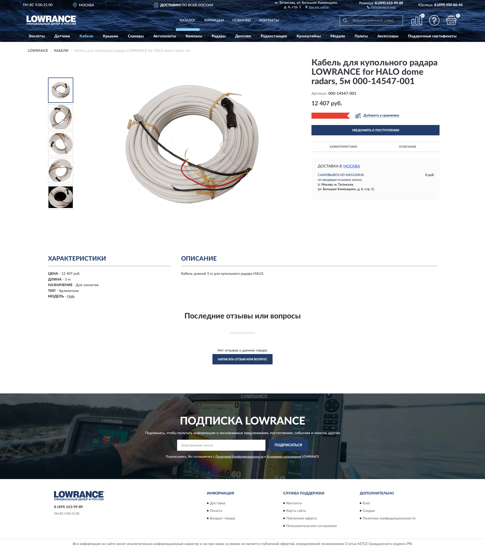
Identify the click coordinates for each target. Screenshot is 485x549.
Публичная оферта (301, 518)
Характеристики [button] (343, 146)
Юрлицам (214, 20)
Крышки (110, 36)
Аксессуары (387, 36)
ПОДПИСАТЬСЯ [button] (288, 445)
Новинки (241, 20)
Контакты (269, 20)
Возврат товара (222, 518)
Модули (337, 36)
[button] (381, 6)
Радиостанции (274, 36)
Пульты (361, 36)
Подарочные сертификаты (432, 36)
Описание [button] (407, 146)
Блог (367, 503)
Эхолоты (37, 36)
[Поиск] (345, 20)
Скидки (369, 511)
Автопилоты (164, 36)
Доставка (217, 503)
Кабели (86, 36)
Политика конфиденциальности (389, 518)
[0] (451, 20)
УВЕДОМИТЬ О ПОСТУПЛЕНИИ (375, 130)
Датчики (62, 36)
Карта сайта (296, 511)
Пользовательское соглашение (311, 526)
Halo (71, 296)
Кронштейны (309, 36)
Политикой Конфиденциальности (239, 456)
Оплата (216, 511)
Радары (219, 36)
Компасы (194, 36)
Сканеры (136, 36)
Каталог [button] (188, 20)
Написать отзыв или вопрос (242, 359)
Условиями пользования (284, 456)
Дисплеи (243, 36)
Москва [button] (351, 166)
